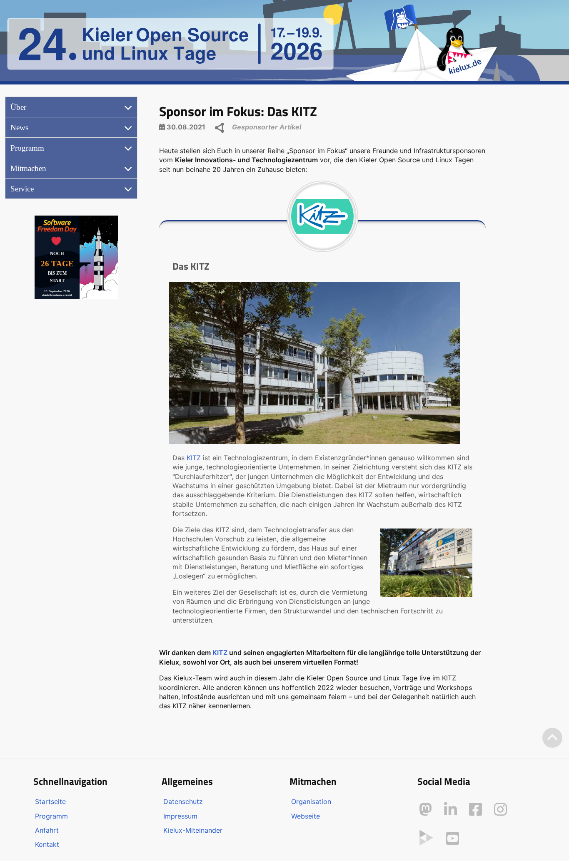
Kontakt (47, 844)
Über (18, 107)
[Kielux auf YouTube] (452, 838)
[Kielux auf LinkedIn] (450, 809)
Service (22, 188)
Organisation (311, 801)
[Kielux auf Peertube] (426, 836)
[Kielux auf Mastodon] (425, 809)
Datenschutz (183, 801)
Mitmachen (28, 168)
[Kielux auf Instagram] (500, 809)
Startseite (50, 801)
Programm (27, 148)
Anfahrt (47, 830)
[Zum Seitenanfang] (552, 738)
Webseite (305, 816)
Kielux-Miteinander (192, 830)
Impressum (180, 816)
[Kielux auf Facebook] (475, 809)
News (19, 127)
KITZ (194, 458)
